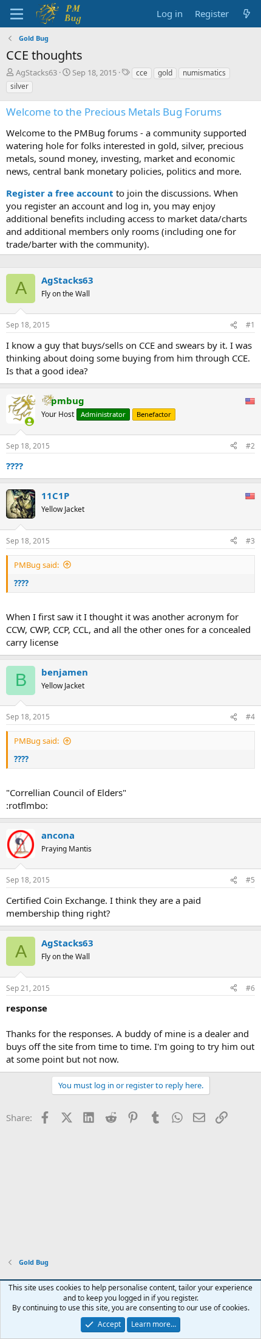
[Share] (234, 325)
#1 (250, 325)
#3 (250, 541)
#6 (250, 988)
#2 (250, 446)
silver (19, 86)
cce (141, 73)
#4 (250, 716)
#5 (250, 880)
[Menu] (16, 14)
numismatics (204, 73)
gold (165, 73)
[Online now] (29, 421)
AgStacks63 (36, 72)
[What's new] (247, 13)
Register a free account (60, 193)
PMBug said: (36, 564)
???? (14, 466)
